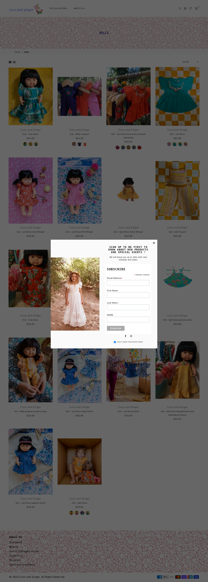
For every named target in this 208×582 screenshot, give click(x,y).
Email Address (115, 278)
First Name (112, 290)
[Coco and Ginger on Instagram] (131, 336)
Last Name (112, 303)
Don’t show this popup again (130, 342)
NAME (110, 315)
